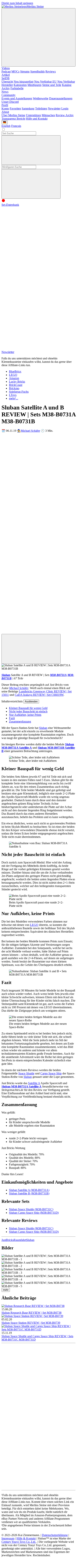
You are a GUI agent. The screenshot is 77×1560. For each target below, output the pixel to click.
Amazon (14, 378)
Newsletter (54, 108)
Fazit (12, 718)
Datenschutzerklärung (55, 1535)
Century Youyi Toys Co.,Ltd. (18, 1541)
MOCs (15, 71)
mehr (5, 1289)
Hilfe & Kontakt (26, 1538)
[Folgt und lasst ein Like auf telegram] (29, 348)
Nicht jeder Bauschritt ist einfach (28, 711)
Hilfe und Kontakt (36, 118)
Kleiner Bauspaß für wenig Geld (28, 708)
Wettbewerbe (40, 98)
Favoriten (15, 108)
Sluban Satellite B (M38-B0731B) (29, 1193)
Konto (5, 108)
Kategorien (20, 85)
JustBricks (7, 1240)
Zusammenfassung (20, 721)
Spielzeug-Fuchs (19, 391)
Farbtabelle (17, 88)
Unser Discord (10, 101)
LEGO (13, 374)
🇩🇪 (4, 122)
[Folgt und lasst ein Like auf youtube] (29, 233)
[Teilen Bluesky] (29, 545)
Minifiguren (34, 85)
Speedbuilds (37, 71)
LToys (12, 395)
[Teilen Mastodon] (29, 459)
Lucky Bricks (17, 381)
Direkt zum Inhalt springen (17, 3)
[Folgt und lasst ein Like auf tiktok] (29, 262)
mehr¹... (13, 398)
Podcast (6, 71)
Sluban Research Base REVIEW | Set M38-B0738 (31, 1312)
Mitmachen (48, 115)
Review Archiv (65, 115)
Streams (25, 71)
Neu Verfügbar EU (45, 81)
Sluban (5, 675)
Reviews (50, 71)
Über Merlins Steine (13, 115)
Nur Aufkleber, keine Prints (25, 714)
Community (8, 95)
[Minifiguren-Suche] (31, 150)
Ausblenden (31, 701)
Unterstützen (33, 115)
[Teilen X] (29, 517)
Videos (5, 68)
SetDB (5, 78)
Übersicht (7, 81)
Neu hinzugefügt (23, 81)
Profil (4, 105)
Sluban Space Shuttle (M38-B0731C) (31, 1209)
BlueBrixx (15, 371)
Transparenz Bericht (13, 118)
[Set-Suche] (31, 184)
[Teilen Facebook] (29, 574)
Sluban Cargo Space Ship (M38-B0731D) (34, 1212)
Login (64, 108)
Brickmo (14, 388)
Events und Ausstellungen (16, 98)
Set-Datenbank (10, 204)
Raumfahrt (20, 1240)
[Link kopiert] (31, 649)
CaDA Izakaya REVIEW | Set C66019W (39, 694)
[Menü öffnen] (38, 37)
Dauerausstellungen (60, 98)
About (5, 111)
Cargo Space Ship (51, 1073)
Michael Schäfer (30, 430)
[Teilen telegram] (29, 632)
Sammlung (28, 108)
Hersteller (7, 85)
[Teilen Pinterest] (29, 603)
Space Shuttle (26, 1073)
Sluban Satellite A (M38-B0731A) (29, 1190)
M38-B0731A (58, 675)
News (4, 91)
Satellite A (34, 1083)
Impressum (7, 1538)
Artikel (5, 74)
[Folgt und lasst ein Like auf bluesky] (29, 319)
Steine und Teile (51, 85)
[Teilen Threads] (29, 488)
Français (16, 125)
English (5, 125)
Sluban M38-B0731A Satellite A (21, 1086)
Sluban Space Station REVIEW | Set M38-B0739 (30, 1322)
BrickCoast (15, 384)
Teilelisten (41, 108)
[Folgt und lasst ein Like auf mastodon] (29, 291)
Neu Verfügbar (66, 81)
